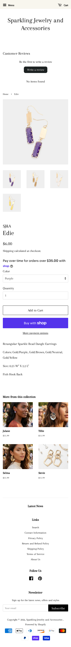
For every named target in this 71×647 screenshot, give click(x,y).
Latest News (35, 506)
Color (6, 271)
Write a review (35, 69)
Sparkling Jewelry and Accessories (35, 24)
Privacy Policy (35, 538)
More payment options (35, 332)
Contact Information (35, 532)
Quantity (8, 288)
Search (35, 527)
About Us (35, 559)
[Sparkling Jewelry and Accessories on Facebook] (31, 579)
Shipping (8, 251)
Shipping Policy (35, 548)
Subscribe (58, 608)
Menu (10, 5)
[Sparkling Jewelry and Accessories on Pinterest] (40, 579)
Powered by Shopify (35, 624)
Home (6, 94)
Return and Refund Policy (35, 543)
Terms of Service (35, 553)
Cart (65, 5)
